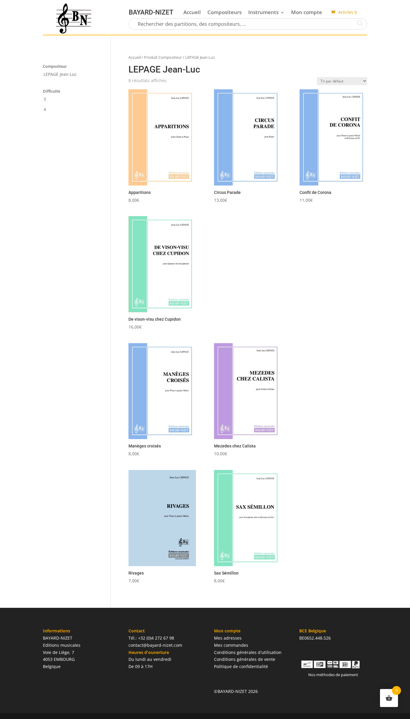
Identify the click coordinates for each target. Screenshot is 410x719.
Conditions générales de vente (244, 659)
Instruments (263, 12)
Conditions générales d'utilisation (248, 652)
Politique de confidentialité (241, 666)
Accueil (192, 12)
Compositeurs (224, 12)
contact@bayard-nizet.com (155, 645)
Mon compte (306, 12)
